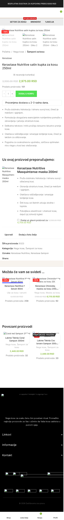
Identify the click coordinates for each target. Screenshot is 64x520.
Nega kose (18, 51)
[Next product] (58, 52)
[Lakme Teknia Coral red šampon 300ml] (16, 342)
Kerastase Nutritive (20, 257)
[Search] (52, 13)
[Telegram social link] (25, 262)
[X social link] (14, 262)
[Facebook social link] (10, 262)
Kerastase (7, 58)
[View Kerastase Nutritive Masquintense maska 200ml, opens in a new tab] (19, 175)
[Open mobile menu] (3, 13)
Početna (6, 51)
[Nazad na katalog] (54, 52)
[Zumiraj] (7, 26)
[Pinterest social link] (17, 262)
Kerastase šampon (40, 257)
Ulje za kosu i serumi (16, 296)
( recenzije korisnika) (24, 74)
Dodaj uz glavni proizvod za (32, 225)
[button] (8, 176)
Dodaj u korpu (26, 93)
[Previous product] (50, 52)
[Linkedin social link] (21, 262)
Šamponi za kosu (36, 51)
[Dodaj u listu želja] (26, 285)
